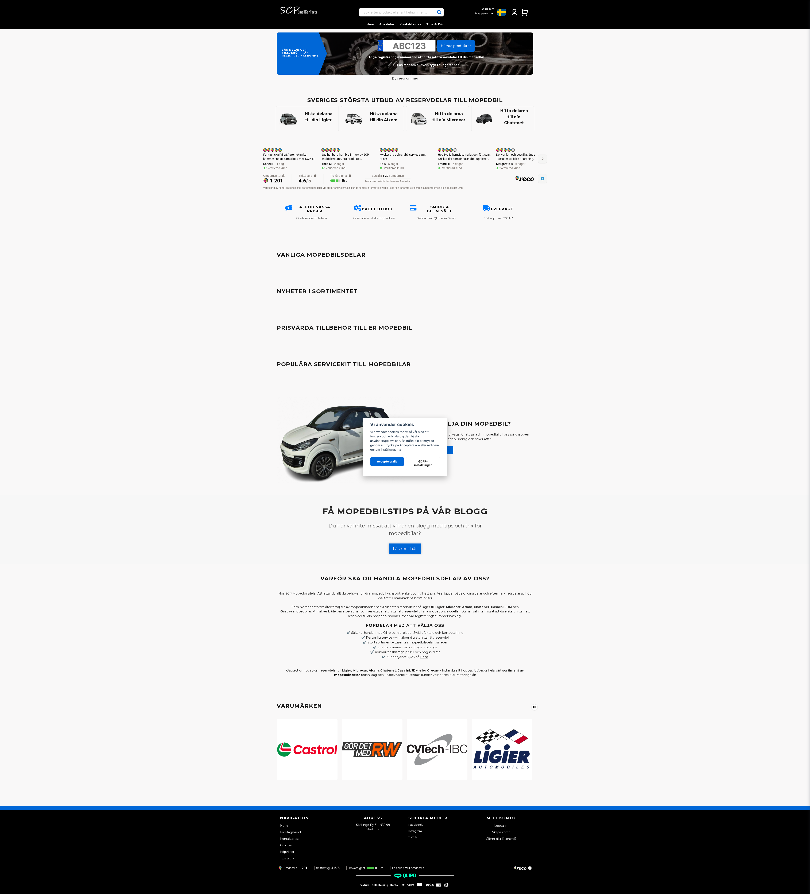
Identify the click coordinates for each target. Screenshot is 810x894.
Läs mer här (405, 548)
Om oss (286, 845)
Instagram (415, 831)
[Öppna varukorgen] (525, 12)
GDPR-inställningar (423, 463)
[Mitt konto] (514, 12)
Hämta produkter (456, 46)
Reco (424, 657)
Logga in (501, 826)
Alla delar (386, 24)
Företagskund (290, 832)
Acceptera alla (387, 461)
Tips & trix (287, 858)
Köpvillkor (287, 852)
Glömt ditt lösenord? (501, 839)
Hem (370, 24)
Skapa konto (501, 832)
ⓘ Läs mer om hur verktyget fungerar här (426, 65)
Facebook (415, 824)
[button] (439, 12)
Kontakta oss (410, 24)
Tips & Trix (435, 24)
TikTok (412, 837)
